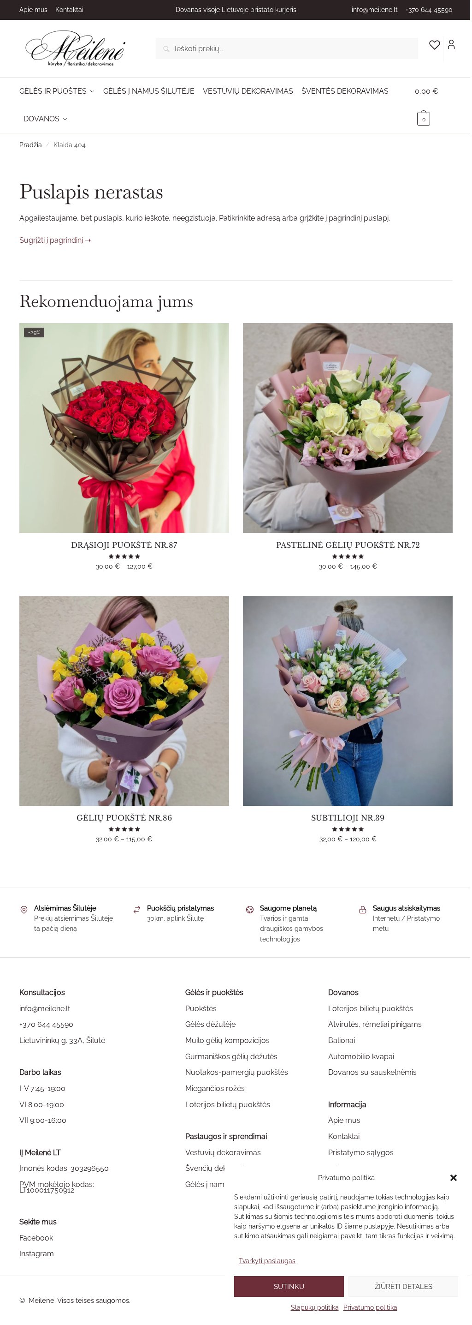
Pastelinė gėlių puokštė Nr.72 (348, 545)
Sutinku (289, 1287)
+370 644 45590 (429, 9)
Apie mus (33, 9)
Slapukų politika (315, 1307)
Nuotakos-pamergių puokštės (236, 1072)
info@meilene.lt (375, 9)
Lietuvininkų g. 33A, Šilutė (62, 1040)
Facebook (36, 1238)
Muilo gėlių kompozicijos (227, 1040)
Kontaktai (69, 9)
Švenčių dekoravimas (222, 1168)
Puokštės (201, 1008)
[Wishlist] (215, 337)
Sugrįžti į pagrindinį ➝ (55, 240)
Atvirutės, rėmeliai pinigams (375, 1024)
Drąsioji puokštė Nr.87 (124, 545)
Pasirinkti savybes (124, 584)
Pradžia (30, 145)
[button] (453, 1177)
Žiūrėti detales (403, 1287)
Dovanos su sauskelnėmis (372, 1072)
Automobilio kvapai (361, 1056)
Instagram (36, 1253)
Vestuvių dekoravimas (223, 1152)
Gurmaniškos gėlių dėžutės (231, 1056)
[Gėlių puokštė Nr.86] (124, 701)
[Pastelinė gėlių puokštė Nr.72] (348, 428)
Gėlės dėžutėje (210, 1024)
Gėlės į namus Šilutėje (222, 1184)
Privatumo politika (370, 1307)
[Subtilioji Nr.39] (348, 701)
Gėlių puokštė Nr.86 (124, 817)
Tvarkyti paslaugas (267, 1261)
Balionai (341, 1040)
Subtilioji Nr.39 (347, 817)
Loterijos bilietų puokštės (227, 1104)
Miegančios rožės (215, 1088)
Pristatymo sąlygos (361, 1152)
